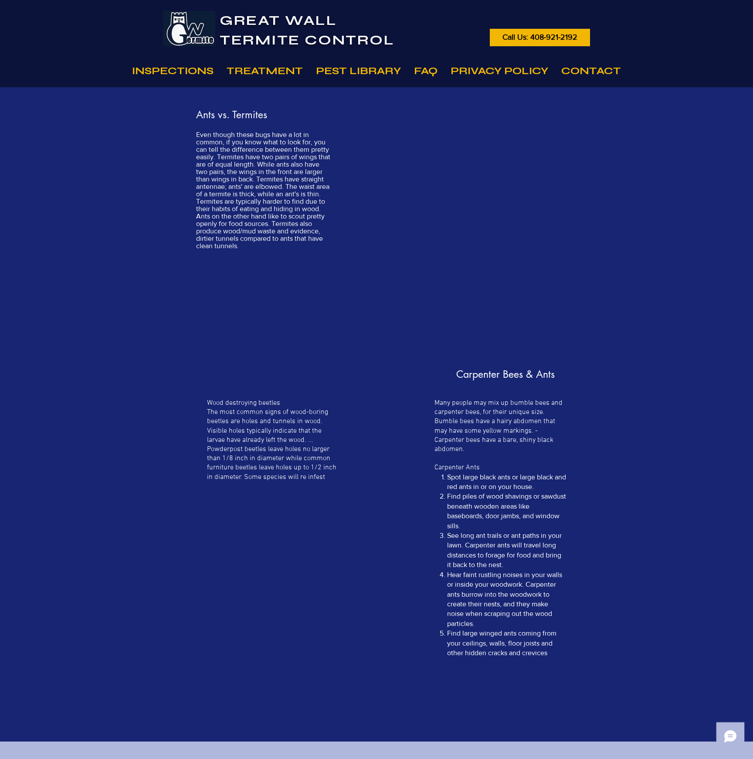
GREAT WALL (278, 20)
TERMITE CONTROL (307, 39)
